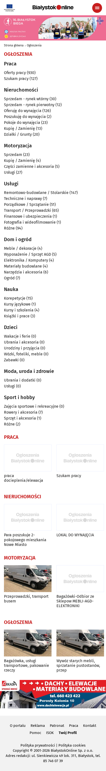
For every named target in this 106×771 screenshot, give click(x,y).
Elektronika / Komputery (26, 260)
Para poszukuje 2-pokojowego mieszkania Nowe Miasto (25, 540)
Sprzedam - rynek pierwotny (29, 104)
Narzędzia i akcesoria (23, 272)
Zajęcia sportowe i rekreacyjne (31, 406)
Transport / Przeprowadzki (27, 210)
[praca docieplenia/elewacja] (28, 457)
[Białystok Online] (53, 7)
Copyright (21, 750)
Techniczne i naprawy (23, 198)
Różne (9, 228)
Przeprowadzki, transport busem (26, 598)
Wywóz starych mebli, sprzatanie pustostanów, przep (78, 665)
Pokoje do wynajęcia (22, 122)
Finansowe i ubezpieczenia (28, 216)
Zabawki (11, 360)
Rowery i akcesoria (20, 412)
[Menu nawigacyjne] (97, 8)
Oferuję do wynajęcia (22, 110)
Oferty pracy (15, 72)
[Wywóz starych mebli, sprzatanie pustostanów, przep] (80, 643)
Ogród (9, 278)
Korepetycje (14, 298)
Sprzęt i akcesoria (20, 418)
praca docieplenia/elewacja (23, 478)
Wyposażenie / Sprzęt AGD (27, 254)
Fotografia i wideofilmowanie (30, 222)
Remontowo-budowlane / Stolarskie (36, 192)
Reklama (38, 725)
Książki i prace (17, 316)
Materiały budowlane (23, 266)
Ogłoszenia (34, 45)
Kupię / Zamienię (19, 128)
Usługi (9, 172)
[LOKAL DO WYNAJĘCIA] (80, 517)
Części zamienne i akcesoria (29, 166)
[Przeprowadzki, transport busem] (28, 578)
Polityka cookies (72, 745)
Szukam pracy (16, 78)
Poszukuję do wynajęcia (25, 116)
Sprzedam (13, 154)
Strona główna (14, 45)
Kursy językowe (17, 304)
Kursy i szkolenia (19, 310)
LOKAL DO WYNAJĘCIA (75, 535)
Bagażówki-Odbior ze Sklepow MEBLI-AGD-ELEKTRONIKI (75, 601)
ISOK (50, 733)
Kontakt (89, 725)
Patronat (57, 725)
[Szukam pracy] (80, 457)
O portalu (18, 725)
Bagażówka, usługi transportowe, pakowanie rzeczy (26, 665)
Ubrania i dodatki (19, 380)
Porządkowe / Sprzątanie (26, 204)
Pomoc (35, 733)
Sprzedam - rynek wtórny (26, 98)
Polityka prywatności (37, 745)
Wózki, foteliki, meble (23, 354)
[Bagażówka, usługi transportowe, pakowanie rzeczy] (28, 643)
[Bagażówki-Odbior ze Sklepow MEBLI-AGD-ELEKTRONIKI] (80, 578)
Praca (73, 725)
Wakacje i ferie (17, 336)
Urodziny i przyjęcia (21, 348)
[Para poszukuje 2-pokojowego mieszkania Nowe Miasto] (28, 517)
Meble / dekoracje (20, 248)
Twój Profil (68, 733)
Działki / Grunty (18, 134)
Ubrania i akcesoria (21, 342)
